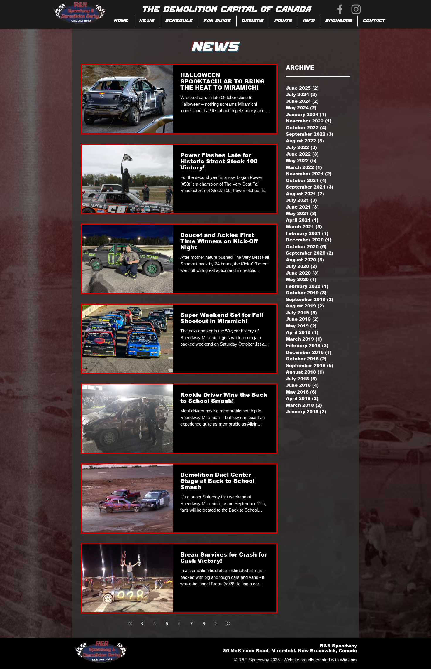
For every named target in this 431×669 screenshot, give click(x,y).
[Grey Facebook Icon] (340, 9)
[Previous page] (142, 623)
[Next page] (216, 623)
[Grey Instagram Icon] (356, 9)
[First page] (130, 623)
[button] (217, 21)
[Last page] (228, 623)
